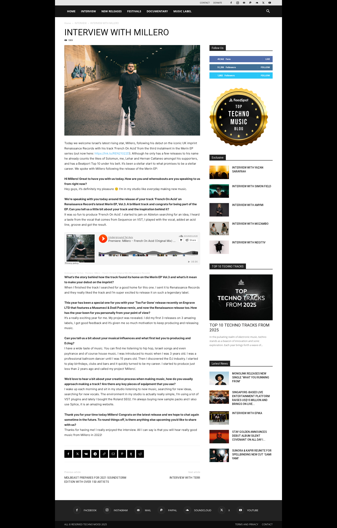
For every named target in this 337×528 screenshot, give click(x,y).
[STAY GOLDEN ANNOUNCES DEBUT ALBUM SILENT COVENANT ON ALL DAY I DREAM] (219, 436)
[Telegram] (95, 454)
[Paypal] (250, 2)
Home (67, 23)
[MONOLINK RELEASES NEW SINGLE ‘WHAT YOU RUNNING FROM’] (219, 378)
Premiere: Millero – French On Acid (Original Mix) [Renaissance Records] (117, 273)
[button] (268, 11)
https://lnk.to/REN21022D (112, 153)
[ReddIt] (140, 454)
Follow (265, 67)
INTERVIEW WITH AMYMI (247, 205)
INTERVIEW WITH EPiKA (247, 413)
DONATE (217, 2)
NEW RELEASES (111, 11)
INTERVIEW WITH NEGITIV (248, 242)
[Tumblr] (131, 454)
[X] (263, 2)
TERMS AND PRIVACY (246, 524)
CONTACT (205, 2)
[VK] (86, 454)
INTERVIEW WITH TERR (184, 477)
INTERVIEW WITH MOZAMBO (250, 223)
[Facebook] (231, 2)
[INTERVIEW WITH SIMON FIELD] (219, 191)
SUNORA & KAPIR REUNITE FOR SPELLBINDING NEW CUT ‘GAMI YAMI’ (251, 454)
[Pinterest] (122, 454)
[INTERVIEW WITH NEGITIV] (219, 247)
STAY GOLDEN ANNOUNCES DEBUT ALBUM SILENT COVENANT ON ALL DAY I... (249, 435)
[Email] (113, 454)
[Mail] (244, 2)
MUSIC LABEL (182, 11)
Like (267, 59)
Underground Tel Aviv (73, 273)
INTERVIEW (88, 11)
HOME (71, 11)
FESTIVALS (134, 11)
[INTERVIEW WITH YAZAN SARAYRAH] (219, 172)
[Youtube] (270, 2)
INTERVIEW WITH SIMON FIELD (251, 186)
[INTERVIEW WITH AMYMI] (219, 210)
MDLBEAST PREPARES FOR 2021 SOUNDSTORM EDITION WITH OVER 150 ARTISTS (95, 480)
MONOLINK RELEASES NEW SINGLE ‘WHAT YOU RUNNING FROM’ (250, 377)
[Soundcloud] (257, 2)
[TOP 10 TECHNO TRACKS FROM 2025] (241, 297)
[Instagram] (237, 2)
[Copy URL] (104, 454)
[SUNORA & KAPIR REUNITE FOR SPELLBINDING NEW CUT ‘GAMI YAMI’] (219, 455)
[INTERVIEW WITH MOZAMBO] (219, 228)
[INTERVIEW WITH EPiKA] (219, 418)
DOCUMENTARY (157, 11)
